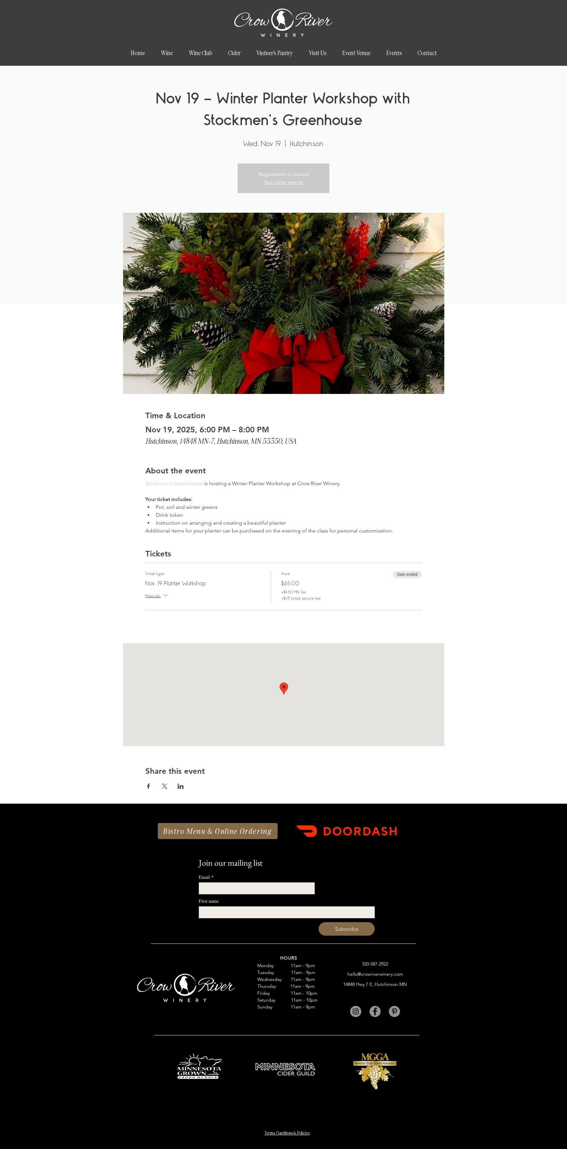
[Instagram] (355, 1011)
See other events (283, 182)
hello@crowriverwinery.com (375, 974)
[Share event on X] (164, 786)
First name (209, 901)
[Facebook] (375, 1011)
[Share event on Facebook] (148, 786)
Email (206, 877)
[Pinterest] (394, 1011)
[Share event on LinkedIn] (181, 786)
